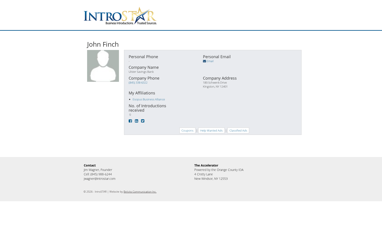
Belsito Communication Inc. (140, 191)
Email (210, 61)
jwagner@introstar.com (99, 178)
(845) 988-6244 (101, 174)
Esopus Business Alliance (149, 99)
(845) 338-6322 (138, 82)
